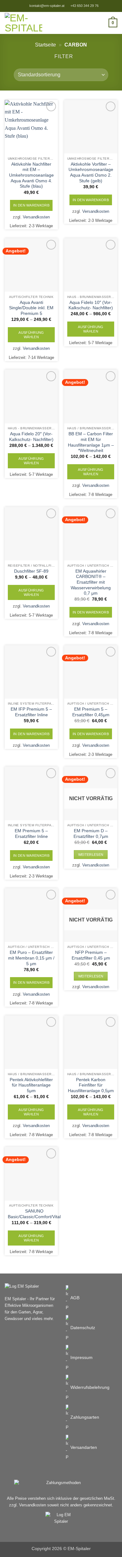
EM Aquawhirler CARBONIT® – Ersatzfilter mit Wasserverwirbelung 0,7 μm (91, 582)
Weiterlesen (91, 854)
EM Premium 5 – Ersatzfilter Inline (31, 833)
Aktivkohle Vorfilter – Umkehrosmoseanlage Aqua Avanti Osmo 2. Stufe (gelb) (91, 172)
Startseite (45, 44)
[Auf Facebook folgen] (112, 5)
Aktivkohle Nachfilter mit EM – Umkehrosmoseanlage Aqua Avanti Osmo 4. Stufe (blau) (31, 175)
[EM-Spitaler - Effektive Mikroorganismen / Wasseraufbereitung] (23, 23)
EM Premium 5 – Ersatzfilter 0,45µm (90, 712)
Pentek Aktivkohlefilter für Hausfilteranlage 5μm (31, 1085)
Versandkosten (36, 217)
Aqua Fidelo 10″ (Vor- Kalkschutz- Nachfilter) (91, 305)
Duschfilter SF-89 (31, 571)
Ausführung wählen (31, 335)
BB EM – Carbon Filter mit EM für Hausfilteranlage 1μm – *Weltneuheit (91, 442)
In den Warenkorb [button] (31, 205)
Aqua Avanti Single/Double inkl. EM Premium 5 (31, 308)
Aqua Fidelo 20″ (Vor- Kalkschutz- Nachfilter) (31, 437)
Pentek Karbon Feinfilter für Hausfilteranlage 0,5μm (91, 1085)
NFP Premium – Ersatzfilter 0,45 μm (91, 955)
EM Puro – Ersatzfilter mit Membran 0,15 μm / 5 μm (31, 958)
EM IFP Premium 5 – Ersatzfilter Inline (31, 712)
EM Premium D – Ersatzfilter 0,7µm (91, 833)
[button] (105, 5)
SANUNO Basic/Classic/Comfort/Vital (34, 1214)
